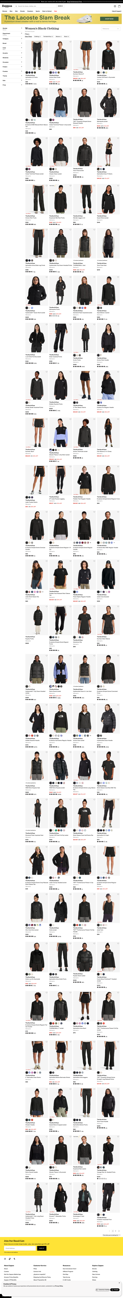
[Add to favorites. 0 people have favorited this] (46, 41)
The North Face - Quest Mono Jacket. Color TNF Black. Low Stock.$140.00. (108, 204)
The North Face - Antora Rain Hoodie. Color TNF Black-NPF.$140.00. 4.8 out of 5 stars (108, 345)
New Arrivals (96, 1274)
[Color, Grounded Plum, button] (79, 542)
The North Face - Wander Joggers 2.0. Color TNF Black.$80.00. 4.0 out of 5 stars (84, 204)
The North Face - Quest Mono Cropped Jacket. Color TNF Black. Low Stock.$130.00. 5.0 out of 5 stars (60, 1110)
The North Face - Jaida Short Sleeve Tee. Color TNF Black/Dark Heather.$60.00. (36, 580)
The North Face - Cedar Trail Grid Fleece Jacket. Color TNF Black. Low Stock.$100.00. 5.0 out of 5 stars (36, 159)
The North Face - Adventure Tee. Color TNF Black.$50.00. (84, 628)
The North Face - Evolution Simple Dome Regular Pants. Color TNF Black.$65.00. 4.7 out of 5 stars (60, 628)
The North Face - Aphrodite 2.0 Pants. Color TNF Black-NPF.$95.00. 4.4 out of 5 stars (36, 62)
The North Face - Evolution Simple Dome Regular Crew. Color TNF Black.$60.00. (108, 486)
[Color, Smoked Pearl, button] (32, 260)
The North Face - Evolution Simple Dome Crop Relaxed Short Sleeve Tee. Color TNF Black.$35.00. (36, 867)
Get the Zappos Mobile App (12, 1274)
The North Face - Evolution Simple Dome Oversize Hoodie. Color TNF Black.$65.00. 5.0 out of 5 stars (36, 533)
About (6, 1269)
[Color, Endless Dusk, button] (32, 497)
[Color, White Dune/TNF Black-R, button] (56, 783)
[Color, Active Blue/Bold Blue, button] (79, 735)
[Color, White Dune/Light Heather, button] (106, 925)
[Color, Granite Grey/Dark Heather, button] (32, 592)
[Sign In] (115, 6)
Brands (94, 1269)
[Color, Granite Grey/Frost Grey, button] (103, 72)
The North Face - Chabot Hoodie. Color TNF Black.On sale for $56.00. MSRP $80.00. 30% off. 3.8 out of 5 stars (36, 1110)
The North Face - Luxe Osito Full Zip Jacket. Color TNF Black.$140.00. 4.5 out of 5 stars (36, 345)
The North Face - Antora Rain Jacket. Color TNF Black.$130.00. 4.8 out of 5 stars (84, 725)
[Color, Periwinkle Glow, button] (56, 72)
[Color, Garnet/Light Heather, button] (40, 592)
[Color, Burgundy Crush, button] (82, 542)
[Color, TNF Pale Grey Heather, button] (32, 120)
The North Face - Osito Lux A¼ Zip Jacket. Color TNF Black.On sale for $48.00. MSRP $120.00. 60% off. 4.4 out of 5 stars (36, 965)
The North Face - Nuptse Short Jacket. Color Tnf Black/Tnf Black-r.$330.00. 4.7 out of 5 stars (84, 965)
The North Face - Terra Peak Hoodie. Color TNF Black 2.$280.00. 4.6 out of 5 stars (108, 1110)
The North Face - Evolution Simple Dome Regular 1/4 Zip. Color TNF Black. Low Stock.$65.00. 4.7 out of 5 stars (60, 533)
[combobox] (35, 6)
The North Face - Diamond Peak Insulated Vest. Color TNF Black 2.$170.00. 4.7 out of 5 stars (36, 820)
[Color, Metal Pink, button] (88, 542)
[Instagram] (5, 1259)
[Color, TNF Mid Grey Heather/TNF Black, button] (56, 450)
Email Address (10, 1248)
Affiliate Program (68, 1271)
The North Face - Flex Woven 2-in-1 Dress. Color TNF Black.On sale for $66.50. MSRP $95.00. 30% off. (108, 440)
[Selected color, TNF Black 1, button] (98, 308)
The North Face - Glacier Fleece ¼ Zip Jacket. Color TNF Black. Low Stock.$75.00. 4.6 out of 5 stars (60, 1157)
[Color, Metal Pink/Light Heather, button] (29, 592)
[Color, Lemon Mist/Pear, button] (106, 72)
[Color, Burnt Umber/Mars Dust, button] (58, 830)
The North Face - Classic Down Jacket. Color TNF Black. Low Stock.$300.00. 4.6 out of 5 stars (60, 159)
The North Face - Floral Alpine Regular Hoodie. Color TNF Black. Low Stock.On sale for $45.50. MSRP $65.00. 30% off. (84, 580)
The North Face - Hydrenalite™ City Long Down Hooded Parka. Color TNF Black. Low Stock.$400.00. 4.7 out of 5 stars (36, 1204)
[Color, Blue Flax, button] (103, 542)
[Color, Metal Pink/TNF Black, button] (56, 686)
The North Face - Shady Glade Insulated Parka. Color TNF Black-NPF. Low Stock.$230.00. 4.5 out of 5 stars (36, 392)
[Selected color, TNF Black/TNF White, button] (98, 783)
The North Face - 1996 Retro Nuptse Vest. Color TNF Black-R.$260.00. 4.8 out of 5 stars (36, 773)
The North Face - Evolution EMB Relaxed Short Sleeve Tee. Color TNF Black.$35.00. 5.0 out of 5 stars (36, 110)
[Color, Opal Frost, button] (34, 120)
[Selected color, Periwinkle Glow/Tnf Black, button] (50, 450)
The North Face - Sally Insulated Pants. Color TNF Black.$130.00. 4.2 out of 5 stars (60, 345)
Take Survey (66, 1277)
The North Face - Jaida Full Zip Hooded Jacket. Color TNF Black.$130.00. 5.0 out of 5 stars (60, 867)
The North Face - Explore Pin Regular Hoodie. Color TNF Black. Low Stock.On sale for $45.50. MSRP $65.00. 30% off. (108, 392)
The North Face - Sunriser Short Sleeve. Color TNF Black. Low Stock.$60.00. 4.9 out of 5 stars (108, 628)
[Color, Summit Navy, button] (103, 169)
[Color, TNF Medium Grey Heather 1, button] (101, 308)
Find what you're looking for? (110, 1235)
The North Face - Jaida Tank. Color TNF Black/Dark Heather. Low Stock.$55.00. (108, 916)
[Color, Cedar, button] (58, 72)
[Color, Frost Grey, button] (101, 169)
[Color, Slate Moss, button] (29, 974)
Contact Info (37, 1271)
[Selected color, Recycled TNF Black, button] (50, 783)
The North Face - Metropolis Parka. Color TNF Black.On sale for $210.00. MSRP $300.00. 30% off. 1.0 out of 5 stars (60, 297)
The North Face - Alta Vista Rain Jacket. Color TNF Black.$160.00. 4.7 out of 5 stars (36, 916)
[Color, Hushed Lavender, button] (109, 592)
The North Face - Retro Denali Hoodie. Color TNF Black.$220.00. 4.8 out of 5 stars (36, 1157)
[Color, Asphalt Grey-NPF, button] (32, 72)
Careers (6, 1271)
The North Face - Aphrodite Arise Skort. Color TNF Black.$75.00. (84, 1014)
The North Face (47, 36)
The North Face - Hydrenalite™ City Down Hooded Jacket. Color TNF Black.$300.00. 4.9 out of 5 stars (36, 677)
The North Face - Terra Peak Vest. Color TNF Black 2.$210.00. (108, 250)
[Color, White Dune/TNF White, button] (77, 830)
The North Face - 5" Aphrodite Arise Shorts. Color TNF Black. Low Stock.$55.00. (36, 1062)
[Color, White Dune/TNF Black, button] (53, 686)
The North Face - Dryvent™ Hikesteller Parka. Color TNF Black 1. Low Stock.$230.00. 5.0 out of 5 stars (60, 1204)
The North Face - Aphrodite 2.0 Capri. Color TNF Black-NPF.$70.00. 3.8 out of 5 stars (108, 820)
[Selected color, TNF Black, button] (50, 72)
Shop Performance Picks (74, 1)
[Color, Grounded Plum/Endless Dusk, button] (53, 72)
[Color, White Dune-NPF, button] (111, 830)
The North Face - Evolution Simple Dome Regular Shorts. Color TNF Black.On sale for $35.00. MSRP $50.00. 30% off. (108, 867)
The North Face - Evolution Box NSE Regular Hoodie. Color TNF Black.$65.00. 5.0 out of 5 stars (108, 533)
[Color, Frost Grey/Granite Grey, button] (85, 735)
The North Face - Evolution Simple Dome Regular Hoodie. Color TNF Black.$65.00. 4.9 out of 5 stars (84, 533)
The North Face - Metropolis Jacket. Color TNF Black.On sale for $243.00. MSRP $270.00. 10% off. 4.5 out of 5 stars (108, 110)
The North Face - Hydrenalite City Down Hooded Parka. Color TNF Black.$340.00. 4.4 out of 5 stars (60, 250)
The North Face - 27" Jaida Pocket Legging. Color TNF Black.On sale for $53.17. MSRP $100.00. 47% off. (60, 486)
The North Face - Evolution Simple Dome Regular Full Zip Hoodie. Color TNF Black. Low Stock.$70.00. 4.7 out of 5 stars (36, 1014)
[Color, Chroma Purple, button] (53, 120)
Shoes (94, 1280)
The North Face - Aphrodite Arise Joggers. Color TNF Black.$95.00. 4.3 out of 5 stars (84, 1062)
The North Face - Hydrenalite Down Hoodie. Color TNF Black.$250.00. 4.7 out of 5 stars (108, 725)
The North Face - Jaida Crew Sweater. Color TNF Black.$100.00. (108, 580)
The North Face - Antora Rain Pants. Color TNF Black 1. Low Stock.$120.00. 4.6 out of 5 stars (36, 204)
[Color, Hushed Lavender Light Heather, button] (34, 592)
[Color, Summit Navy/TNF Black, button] (61, 783)
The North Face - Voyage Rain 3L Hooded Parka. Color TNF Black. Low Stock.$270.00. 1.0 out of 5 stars (108, 1157)
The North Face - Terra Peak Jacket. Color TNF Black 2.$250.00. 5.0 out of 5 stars (84, 159)
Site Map (65, 1274)
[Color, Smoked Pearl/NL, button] (34, 925)
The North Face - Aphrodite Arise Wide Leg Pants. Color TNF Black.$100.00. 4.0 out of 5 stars (36, 250)
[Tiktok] (10, 1259)
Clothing (36, 36)
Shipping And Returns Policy (42, 1277)
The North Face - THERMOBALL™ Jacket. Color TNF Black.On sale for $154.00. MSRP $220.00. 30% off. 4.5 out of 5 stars (60, 1014)
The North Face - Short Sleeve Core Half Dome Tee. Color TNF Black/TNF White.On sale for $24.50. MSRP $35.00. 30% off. (84, 820)
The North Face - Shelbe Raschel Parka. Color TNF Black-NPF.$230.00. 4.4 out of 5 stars (60, 392)
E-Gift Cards (67, 1280)
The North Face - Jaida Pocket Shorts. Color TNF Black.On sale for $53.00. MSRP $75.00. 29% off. (36, 486)
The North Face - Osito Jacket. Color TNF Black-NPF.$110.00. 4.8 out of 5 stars (60, 916)
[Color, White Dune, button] (29, 120)
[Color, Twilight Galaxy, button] (61, 1023)
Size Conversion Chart (69, 1269)
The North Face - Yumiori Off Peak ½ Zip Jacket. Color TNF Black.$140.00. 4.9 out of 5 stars (108, 62)
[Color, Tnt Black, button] (53, 169)
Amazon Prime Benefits (11, 1277)
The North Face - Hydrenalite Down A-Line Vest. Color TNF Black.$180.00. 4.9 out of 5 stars (84, 677)
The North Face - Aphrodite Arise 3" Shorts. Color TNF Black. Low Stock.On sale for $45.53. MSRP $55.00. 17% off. (108, 159)
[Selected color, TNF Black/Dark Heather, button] (26, 592)
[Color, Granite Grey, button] (29, 497)
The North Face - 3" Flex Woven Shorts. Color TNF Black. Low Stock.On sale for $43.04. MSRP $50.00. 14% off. (84, 392)
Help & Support (116, 11)
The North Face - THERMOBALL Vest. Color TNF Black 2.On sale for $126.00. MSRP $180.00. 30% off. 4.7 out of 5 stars (84, 250)
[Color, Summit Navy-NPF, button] (29, 72)
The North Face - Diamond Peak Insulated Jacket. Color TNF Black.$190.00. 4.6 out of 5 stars (84, 297)
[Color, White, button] (101, 72)
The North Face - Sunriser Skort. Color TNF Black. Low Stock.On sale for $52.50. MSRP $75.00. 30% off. (36, 440)
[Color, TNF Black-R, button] (58, 783)
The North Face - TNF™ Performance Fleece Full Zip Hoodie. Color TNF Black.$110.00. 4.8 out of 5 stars (84, 916)
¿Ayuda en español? (39, 1274)
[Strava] (14, 1259)
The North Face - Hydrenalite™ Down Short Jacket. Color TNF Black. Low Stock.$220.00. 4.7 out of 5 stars (36, 297)
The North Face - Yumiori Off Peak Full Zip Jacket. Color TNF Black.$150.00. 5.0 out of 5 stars (60, 820)
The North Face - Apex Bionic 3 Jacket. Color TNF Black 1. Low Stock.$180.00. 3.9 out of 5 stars (108, 297)
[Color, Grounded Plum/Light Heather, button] (37, 592)
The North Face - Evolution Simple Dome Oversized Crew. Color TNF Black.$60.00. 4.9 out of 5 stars (108, 677)
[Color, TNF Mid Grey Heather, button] (53, 1167)
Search (60, 6)
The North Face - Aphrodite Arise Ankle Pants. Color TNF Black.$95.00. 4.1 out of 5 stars (60, 965)
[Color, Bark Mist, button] (56, 1023)
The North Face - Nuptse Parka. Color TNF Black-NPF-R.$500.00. (36, 628)
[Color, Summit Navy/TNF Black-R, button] (53, 783)
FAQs (35, 1269)
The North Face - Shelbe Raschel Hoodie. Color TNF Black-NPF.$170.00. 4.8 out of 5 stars (36, 725)
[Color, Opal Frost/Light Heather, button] (101, 925)
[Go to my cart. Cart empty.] (119, 6)
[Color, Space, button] (79, 877)
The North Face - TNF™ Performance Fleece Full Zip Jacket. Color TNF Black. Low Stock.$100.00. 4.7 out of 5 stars (108, 1014)
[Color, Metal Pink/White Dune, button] (64, 830)
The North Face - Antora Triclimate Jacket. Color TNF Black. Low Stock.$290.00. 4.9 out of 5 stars (84, 440)
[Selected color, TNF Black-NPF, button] (26, 72)
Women (58, 36)
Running (94, 1277)
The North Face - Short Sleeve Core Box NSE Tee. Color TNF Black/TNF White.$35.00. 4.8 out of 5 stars (108, 773)
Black (65, 36)
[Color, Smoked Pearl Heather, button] (37, 735)
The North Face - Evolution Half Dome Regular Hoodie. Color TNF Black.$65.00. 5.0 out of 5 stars (60, 725)
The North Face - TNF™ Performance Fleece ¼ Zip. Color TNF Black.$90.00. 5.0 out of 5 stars (84, 867)
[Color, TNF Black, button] (53, 450)
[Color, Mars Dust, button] (85, 308)
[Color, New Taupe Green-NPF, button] (34, 72)
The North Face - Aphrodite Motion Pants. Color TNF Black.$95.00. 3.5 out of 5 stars (84, 1110)
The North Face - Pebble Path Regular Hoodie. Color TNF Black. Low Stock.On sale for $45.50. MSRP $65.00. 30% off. (84, 486)
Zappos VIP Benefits (10, 1280)
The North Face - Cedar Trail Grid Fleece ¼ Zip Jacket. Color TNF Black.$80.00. (60, 110)
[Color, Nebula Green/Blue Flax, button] (56, 830)
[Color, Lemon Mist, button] (37, 925)
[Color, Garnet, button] (85, 542)
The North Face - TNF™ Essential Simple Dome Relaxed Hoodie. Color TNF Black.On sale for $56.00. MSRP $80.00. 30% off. (84, 110)
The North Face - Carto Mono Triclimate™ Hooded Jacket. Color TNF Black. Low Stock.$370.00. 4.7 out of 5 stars (108, 965)
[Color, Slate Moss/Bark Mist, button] (77, 735)
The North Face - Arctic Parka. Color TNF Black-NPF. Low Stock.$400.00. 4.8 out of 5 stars (84, 345)
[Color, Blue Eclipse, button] (106, 542)
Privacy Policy (59, 1286)
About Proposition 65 (39, 1280)
